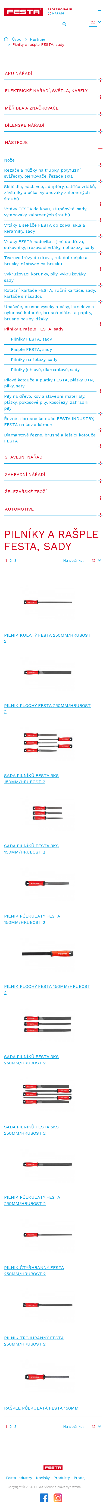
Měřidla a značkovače (31, 108)
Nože (9, 160)
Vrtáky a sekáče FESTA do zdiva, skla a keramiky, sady (44, 228)
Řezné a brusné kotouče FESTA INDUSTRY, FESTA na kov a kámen (49, 421)
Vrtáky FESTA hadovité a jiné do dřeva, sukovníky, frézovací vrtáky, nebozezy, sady (49, 244)
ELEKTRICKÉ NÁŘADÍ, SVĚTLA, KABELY (46, 90)
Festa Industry (19, 1477)
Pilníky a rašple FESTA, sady (33, 329)
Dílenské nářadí (24, 125)
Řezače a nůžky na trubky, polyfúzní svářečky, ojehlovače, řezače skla (42, 173)
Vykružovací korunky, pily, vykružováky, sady (45, 277)
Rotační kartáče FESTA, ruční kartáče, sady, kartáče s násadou (50, 293)
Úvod (16, 39)
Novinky (43, 1477)
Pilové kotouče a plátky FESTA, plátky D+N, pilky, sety (49, 382)
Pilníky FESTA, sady (31, 339)
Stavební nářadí (24, 457)
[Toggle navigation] (99, 12)
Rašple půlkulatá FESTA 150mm (41, 1408)
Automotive (19, 509)
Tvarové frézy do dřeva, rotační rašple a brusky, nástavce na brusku (46, 260)
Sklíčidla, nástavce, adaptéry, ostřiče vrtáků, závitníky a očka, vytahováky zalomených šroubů (50, 192)
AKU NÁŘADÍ (18, 73)
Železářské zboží (26, 491)
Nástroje (37, 39)
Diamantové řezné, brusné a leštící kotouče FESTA (50, 438)
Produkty (62, 1477)
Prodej (79, 1477)
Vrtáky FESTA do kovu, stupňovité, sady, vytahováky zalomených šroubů (45, 211)
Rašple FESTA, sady (31, 349)
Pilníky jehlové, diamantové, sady (45, 369)
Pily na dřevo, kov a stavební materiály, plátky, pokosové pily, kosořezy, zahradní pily (46, 402)
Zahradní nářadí (25, 474)
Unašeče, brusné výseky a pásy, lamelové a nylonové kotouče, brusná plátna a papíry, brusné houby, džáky (49, 312)
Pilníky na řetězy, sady (34, 359)
